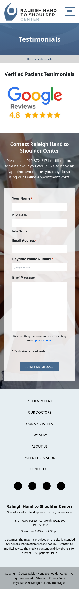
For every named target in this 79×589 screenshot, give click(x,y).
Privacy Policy (57, 578)
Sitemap (41, 578)
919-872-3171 (37, 160)
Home (30, 59)
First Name (19, 214)
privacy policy (43, 340)
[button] (70, 11)
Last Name (19, 230)
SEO (45, 583)
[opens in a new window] (18, 486)
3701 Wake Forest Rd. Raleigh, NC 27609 (40, 520)
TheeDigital (59, 583)
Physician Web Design (26, 583)
